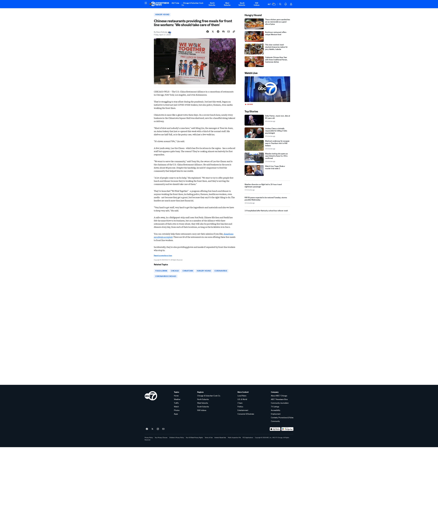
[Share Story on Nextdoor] (223, 32)
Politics (240, 407)
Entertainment (242, 410)
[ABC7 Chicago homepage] (159, 4)
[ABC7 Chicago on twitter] (152, 429)
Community (275, 421)
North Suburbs (212, 4)
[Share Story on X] (213, 32)
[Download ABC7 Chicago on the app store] (275, 429)
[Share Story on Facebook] (208, 32)
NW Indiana (256, 4)
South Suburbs (242, 4)
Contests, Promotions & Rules (282, 418)
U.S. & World (242, 399)
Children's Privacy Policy (176, 437)
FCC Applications (248, 437)
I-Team (239, 403)
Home (176, 396)
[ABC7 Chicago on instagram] (158, 429)
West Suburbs (227, 4)
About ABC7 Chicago (279, 396)
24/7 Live (175, 3)
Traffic (176, 403)
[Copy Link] (234, 32)
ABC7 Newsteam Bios (279, 399)
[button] (145, 3)
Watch (176, 407)
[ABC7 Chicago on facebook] (147, 429)
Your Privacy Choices (161, 437)
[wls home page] (151, 395)
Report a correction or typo (163, 255)
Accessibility (275, 410)
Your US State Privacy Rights (194, 437)
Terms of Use (209, 437)
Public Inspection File (234, 437)
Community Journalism (280, 403)
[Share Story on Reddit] (218, 32)
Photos (176, 410)
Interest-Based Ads (220, 437)
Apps (176, 414)
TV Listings (275, 407)
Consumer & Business (245, 414)
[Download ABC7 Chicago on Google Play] (287, 429)
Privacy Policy (149, 437)
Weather (177, 399)
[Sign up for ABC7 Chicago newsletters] (163, 429)
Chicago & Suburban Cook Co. (192, 4)
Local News (241, 396)
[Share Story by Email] (229, 32)
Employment (275, 414)
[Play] (267, 89)
